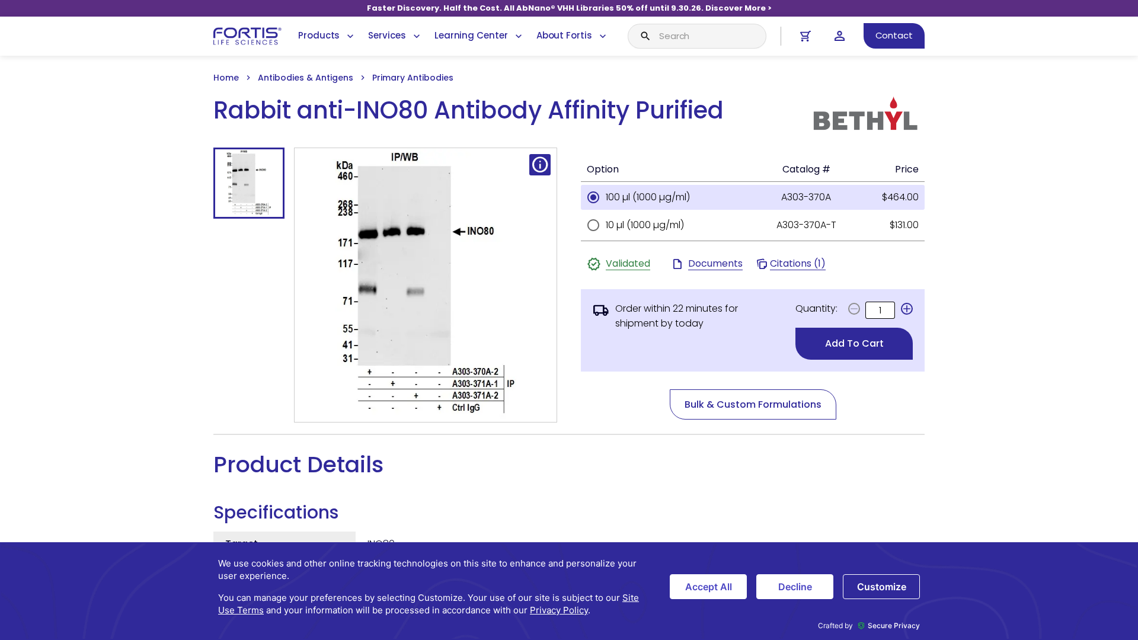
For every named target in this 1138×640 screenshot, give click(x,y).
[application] (569, 591)
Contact (894, 35)
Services (386, 35)
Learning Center (471, 35)
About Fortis (564, 35)
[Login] (839, 36)
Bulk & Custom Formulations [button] (753, 404)
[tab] (248, 183)
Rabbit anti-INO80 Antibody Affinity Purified (468, 110)
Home (226, 78)
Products (319, 35)
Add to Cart (854, 343)
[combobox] (697, 36)
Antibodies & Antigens (305, 78)
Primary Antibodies (412, 78)
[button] (907, 309)
